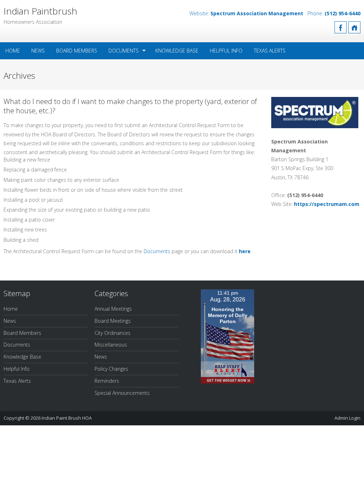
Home (12, 50)
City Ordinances (112, 332)
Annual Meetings (113, 308)
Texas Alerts (269, 50)
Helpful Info (226, 50)
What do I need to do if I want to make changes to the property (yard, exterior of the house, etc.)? (130, 106)
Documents (123, 50)
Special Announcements (122, 392)
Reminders (107, 380)
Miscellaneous (111, 344)
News (38, 50)
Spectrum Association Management (256, 13)
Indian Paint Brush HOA (67, 418)
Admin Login (347, 418)
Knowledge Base (176, 50)
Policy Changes (111, 368)
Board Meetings (113, 320)
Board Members (76, 50)
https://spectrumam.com (326, 204)
